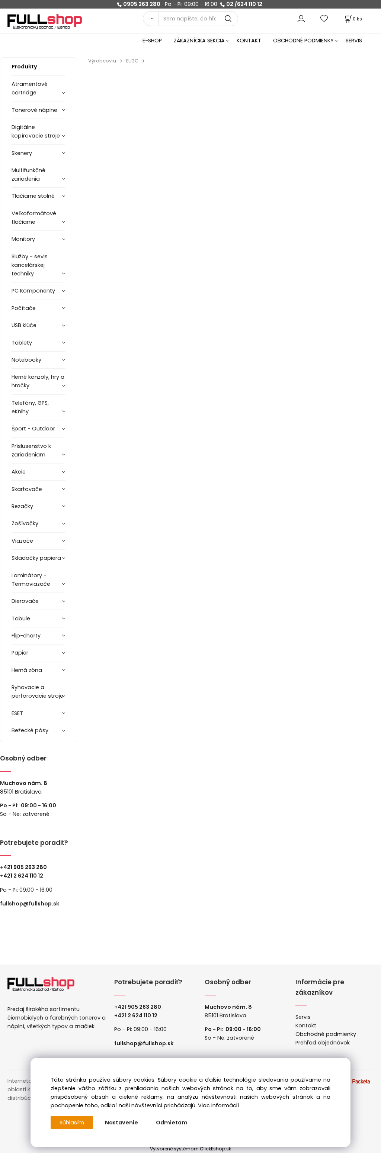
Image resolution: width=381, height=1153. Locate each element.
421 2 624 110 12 (23, 875)
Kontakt (305, 1025)
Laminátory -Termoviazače (31, 580)
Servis (303, 1017)
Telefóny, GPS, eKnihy (30, 407)
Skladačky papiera (36, 558)
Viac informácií (218, 1105)
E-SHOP (152, 40)
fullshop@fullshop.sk (29, 903)
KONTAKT (249, 40)
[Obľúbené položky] (324, 18)
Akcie (19, 471)
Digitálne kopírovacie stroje (36, 131)
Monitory (23, 239)
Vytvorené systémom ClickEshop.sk (190, 1149)
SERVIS (354, 40)
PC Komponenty (33, 290)
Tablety (22, 342)
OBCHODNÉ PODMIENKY (303, 40)
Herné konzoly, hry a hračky (38, 381)
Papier (20, 652)
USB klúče (24, 325)
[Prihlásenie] (301, 18)
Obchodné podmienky (325, 1034)
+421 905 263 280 (23, 867)
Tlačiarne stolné (33, 196)
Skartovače (27, 489)
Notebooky (26, 360)
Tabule (21, 618)
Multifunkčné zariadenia (28, 175)
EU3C (132, 60)
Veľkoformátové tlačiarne (34, 218)
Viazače (22, 541)
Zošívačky (25, 523)
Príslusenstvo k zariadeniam (31, 450)
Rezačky (22, 506)
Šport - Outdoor (33, 428)
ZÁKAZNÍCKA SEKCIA (199, 40)
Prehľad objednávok (322, 1042)
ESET (17, 713)
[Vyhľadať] (151, 18)
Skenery (22, 153)
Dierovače (25, 601)
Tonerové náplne (34, 110)
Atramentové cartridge (30, 88)
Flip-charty (26, 635)
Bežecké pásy (30, 730)
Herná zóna (27, 670)
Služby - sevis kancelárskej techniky (30, 265)
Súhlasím (72, 1122)
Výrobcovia (102, 60)
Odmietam (172, 1122)
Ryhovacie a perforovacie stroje (37, 692)
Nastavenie (121, 1122)
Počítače (24, 308)
